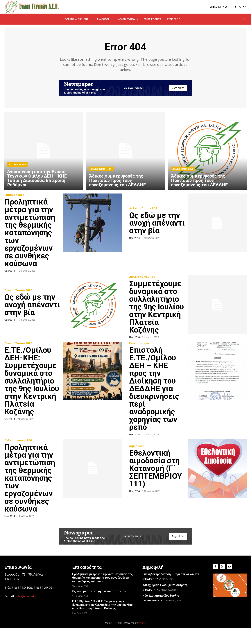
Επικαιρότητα (14, 194)
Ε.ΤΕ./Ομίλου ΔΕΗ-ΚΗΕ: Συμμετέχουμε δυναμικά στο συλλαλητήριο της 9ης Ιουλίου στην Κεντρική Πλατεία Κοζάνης (31, 381)
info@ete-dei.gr (26, 596)
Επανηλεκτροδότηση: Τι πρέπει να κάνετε (170, 574)
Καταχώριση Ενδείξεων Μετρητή (165, 585)
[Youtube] (244, 7)
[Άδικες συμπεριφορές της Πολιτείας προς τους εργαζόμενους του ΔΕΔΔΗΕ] (125, 151)
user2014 (9, 270)
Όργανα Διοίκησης (153, 600)
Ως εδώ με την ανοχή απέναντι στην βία (157, 223)
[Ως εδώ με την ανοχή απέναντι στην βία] (217, 222)
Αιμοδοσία (136, 446)
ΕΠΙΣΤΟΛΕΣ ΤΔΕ (17, 164)
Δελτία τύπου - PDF (101, 168)
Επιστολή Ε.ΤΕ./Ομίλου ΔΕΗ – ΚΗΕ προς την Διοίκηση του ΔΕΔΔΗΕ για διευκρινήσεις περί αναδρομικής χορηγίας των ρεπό (154, 389)
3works (142, 623)
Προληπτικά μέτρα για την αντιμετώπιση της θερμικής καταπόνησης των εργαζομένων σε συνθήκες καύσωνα (29, 232)
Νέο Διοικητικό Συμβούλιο (160, 595)
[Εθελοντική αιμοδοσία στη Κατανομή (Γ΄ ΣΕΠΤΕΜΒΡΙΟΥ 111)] (217, 468)
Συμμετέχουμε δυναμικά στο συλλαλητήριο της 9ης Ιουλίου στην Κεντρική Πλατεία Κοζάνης (156, 306)
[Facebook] (235, 7)
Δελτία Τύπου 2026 (183, 168)
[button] (245, 19)
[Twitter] (240, 7)
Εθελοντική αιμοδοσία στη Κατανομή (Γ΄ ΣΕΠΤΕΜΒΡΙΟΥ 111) (155, 468)
